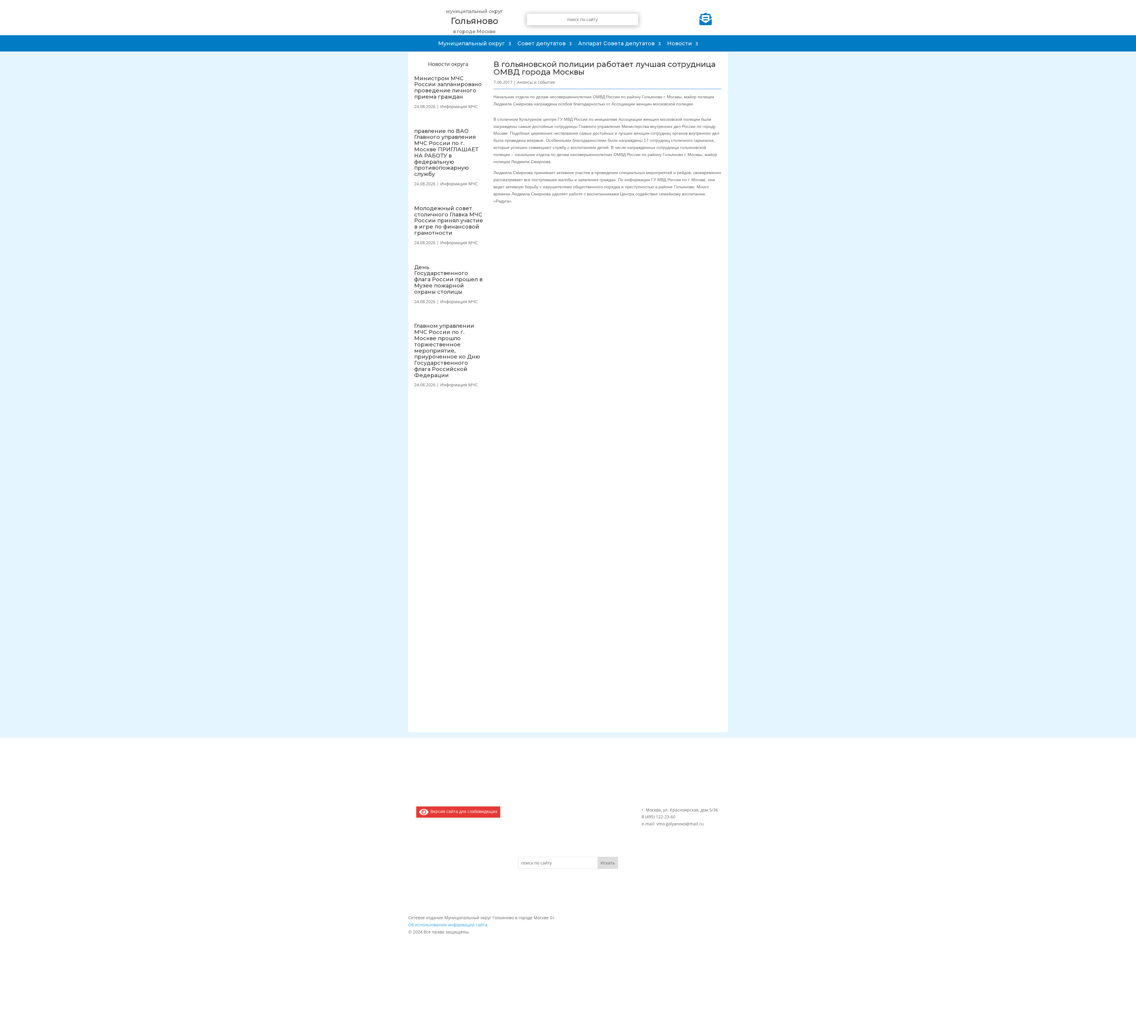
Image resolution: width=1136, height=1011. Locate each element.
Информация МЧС (459, 106)
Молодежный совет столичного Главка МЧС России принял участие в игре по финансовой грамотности (448, 220)
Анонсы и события (536, 82)
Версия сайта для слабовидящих (462, 811)
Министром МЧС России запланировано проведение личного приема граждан (448, 87)
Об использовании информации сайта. (448, 925)
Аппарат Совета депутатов (616, 43)
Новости (679, 43)
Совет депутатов (541, 43)
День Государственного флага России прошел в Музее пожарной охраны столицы (448, 279)
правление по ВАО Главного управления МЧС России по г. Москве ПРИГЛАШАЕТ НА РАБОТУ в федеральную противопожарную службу (446, 153)
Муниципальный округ (471, 43)
